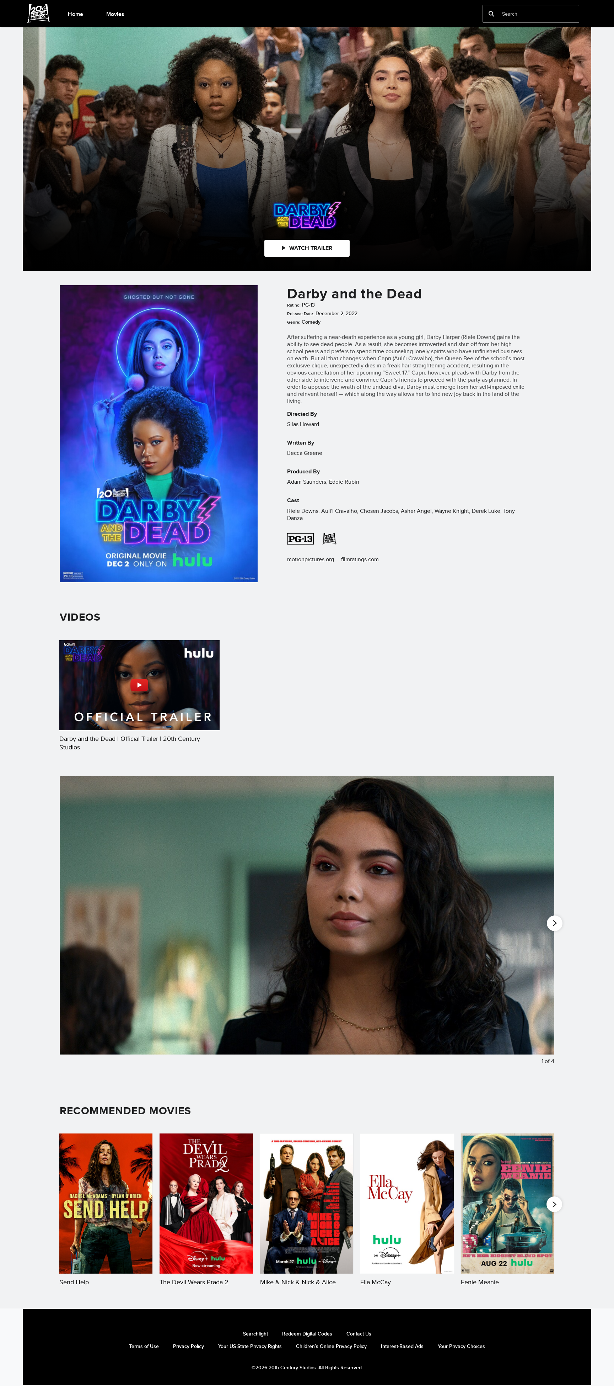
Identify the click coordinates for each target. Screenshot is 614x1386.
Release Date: (300, 314)
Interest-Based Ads (402, 1346)
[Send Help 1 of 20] (105, 1203)
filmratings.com (360, 559)
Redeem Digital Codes (307, 1333)
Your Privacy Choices (461, 1346)
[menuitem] (75, 13)
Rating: (294, 305)
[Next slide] (543, 926)
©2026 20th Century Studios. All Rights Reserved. (307, 1367)
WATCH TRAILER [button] (310, 248)
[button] (554, 1204)
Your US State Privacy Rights (250, 1346)
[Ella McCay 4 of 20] (406, 1203)
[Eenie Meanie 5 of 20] (507, 1203)
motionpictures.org (310, 559)
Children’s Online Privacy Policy (331, 1346)
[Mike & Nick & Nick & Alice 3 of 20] (306, 1203)
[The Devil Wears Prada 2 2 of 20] (206, 1203)
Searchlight (255, 1333)
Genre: (293, 322)
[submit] (491, 13)
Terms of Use (144, 1346)
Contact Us (358, 1333)
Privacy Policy (188, 1346)
